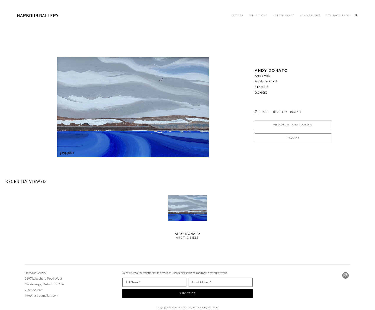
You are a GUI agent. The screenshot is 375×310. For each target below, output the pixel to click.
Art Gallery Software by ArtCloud (199, 307)
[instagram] (345, 275)
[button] (337, 15)
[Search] (356, 15)
